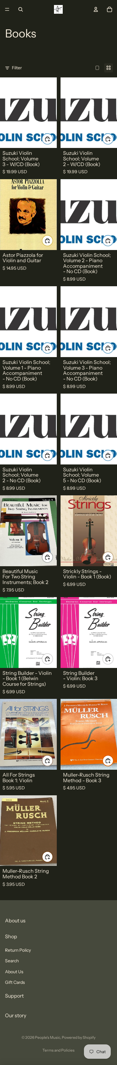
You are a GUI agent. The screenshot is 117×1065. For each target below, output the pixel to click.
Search (12, 961)
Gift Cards (15, 982)
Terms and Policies (58, 1050)
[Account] (96, 9)
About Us (14, 971)
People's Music (47, 1037)
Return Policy (18, 950)
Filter (17, 68)
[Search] (20, 9)
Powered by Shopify (78, 1037)
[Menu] (7, 9)
